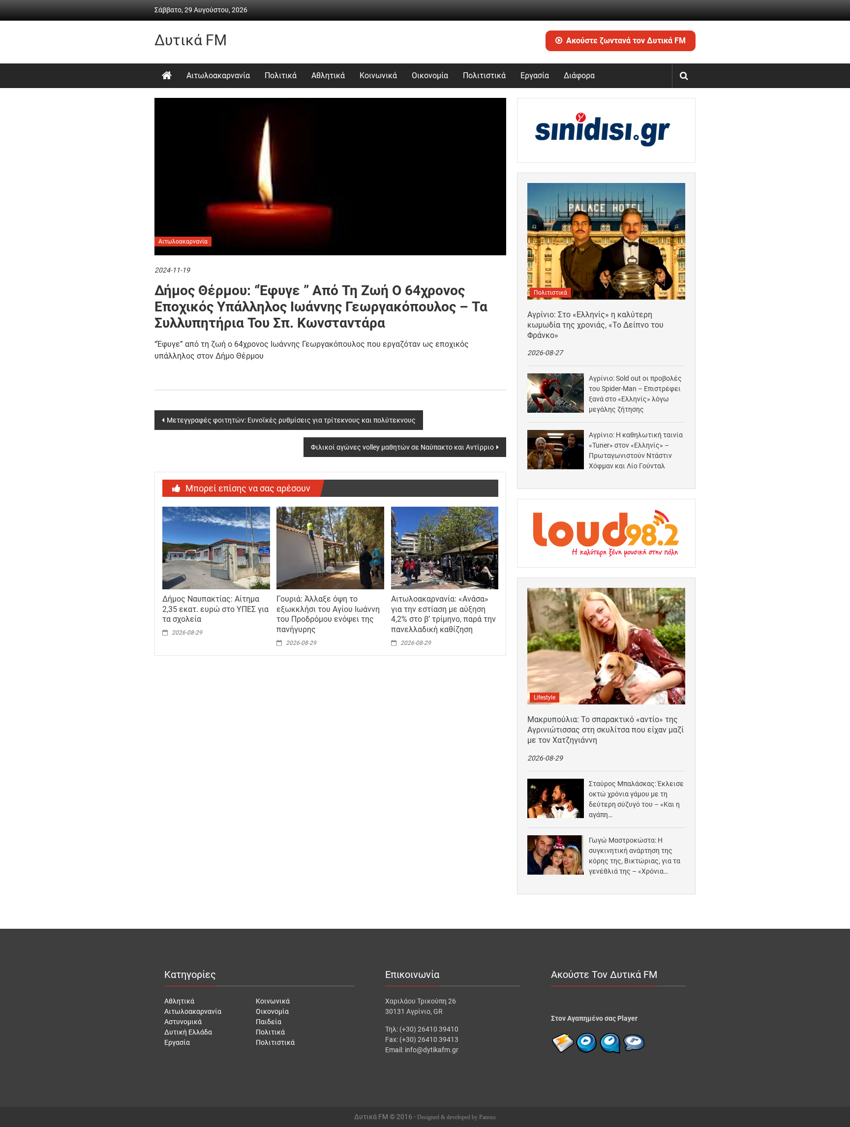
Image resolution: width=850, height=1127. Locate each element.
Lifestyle (544, 697)
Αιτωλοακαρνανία (218, 75)
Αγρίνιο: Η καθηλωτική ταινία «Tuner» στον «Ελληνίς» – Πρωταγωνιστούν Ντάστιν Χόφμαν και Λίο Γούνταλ (636, 450)
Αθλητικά (328, 75)
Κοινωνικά (378, 75)
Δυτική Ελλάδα (188, 1032)
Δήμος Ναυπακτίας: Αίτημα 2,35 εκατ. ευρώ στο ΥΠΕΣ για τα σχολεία (215, 609)
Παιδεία (268, 1022)
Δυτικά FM (190, 40)
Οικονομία (430, 75)
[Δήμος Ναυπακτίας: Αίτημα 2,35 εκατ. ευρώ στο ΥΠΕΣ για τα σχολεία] (216, 547)
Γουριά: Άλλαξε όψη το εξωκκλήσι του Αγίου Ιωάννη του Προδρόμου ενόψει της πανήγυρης (328, 614)
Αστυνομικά (183, 1022)
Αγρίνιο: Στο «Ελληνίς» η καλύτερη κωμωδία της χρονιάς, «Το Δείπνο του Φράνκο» (595, 325)
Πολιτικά (281, 75)
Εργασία (534, 75)
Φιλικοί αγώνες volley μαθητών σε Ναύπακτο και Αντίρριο (402, 447)
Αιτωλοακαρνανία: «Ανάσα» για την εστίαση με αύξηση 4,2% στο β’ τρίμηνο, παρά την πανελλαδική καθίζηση (443, 614)
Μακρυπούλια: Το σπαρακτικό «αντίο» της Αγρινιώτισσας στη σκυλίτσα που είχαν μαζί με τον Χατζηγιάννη (605, 730)
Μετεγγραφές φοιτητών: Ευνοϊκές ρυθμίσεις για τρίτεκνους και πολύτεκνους (291, 420)
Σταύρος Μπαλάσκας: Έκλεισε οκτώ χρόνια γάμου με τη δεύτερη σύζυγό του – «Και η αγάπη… (636, 799)
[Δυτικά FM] (166, 75)
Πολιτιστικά (484, 75)
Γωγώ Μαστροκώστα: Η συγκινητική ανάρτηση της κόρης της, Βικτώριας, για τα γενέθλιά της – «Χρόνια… (634, 855)
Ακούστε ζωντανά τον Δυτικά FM (626, 40)
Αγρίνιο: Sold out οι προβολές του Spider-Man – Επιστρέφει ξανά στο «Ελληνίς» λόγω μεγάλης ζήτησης (635, 393)
